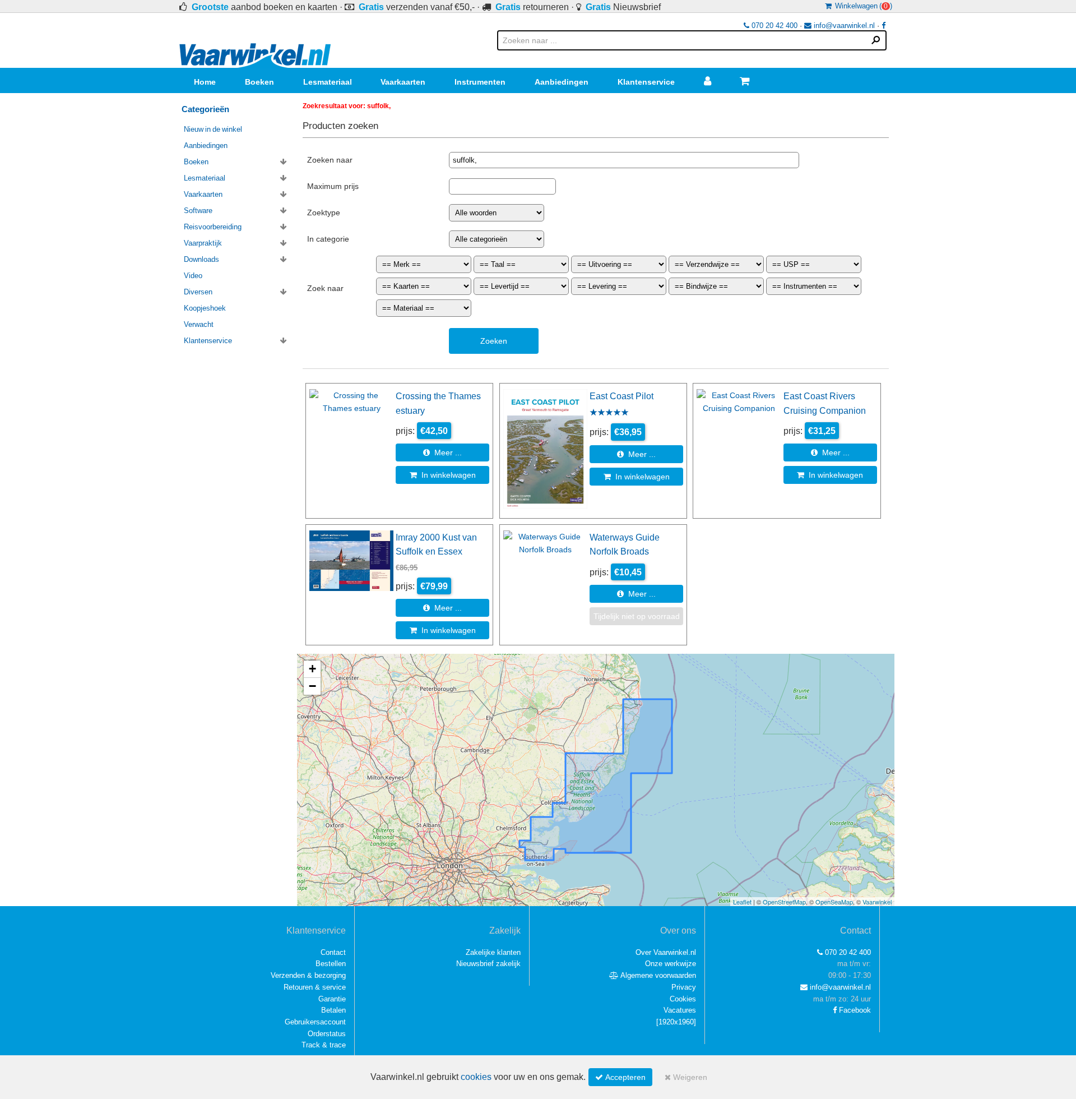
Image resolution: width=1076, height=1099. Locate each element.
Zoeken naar (330, 159)
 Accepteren (620, 1077)
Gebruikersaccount (315, 1022)
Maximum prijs (333, 186)
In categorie (328, 238)
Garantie (332, 999)
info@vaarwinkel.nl (843, 25)
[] (676, 1022)
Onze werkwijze (670, 963)
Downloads (201, 259)
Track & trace (324, 1045)
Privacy (683, 987)
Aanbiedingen (561, 82)
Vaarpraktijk (203, 243)
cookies (476, 1077)
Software (198, 210)
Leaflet (742, 901)
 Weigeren (686, 1077)
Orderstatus (327, 1033)
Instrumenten (479, 82)
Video (193, 275)
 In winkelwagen (443, 475)
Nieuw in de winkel (213, 129)
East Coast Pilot (621, 395)
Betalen (333, 1010)
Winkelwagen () (862, 6)
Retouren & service (315, 987)
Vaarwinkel (877, 901)
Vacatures (680, 1010)
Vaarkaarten (403, 82)
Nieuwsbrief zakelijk (488, 963)
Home (205, 82)
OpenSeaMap (834, 901)
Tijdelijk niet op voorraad (636, 616)
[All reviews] (609, 413)
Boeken (259, 82)
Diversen (198, 291)
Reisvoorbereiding (213, 226)
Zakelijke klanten (493, 952)
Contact (333, 952)
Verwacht (199, 324)
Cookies (683, 999)
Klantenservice (646, 82)
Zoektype (323, 212)
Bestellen (331, 963)
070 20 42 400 (773, 25)
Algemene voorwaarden (657, 975)
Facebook (854, 1010)
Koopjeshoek (205, 308)
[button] (312, 669)
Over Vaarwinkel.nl (666, 952)
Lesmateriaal (327, 82)
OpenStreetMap (784, 901)
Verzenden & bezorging (308, 975)
